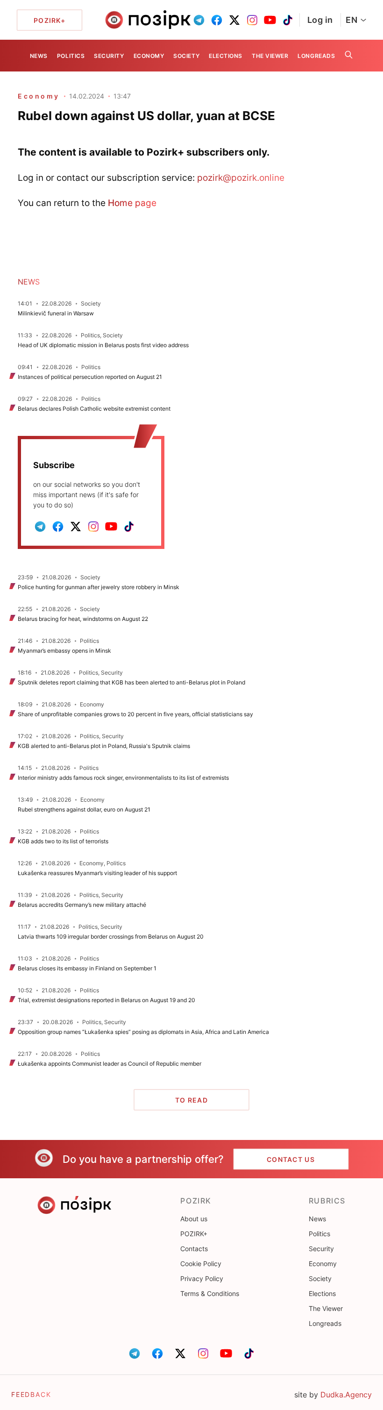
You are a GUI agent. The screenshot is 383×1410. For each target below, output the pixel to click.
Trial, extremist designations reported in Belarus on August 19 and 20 (106, 1000)
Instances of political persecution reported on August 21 (90, 376)
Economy (149, 55)
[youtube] (270, 20)
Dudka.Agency (346, 1394)
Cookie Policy (200, 1264)
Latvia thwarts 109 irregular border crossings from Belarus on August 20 (111, 936)
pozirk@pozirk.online (240, 177)
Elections (225, 55)
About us (193, 1219)
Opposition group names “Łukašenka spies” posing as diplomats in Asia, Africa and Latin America (143, 1031)
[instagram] (252, 20)
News (39, 55)
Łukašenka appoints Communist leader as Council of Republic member (109, 1063)
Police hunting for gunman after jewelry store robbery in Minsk (98, 587)
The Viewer (270, 55)
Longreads (316, 55)
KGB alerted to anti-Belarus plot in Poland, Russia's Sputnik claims (104, 745)
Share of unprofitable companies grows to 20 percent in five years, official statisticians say (135, 714)
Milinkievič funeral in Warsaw (56, 313)
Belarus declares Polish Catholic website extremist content (94, 408)
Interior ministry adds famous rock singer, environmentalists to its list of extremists (123, 777)
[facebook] (217, 20)
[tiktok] (288, 20)
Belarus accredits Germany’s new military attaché (82, 904)
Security (109, 55)
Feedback (31, 1394)
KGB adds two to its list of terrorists (63, 841)
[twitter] (234, 20)
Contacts (194, 1249)
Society (186, 55)
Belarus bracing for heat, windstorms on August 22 (83, 618)
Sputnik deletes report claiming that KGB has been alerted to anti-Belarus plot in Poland (132, 682)
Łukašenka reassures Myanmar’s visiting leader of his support (97, 872)
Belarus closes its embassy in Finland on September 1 (87, 968)
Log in (320, 20)
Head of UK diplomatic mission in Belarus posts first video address (103, 345)
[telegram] (199, 20)
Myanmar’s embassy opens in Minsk (64, 650)
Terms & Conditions (209, 1293)
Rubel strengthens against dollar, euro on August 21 (84, 809)
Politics (71, 55)
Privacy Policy (201, 1278)
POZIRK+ (193, 1234)
